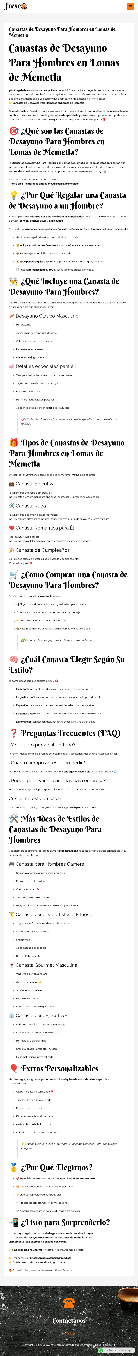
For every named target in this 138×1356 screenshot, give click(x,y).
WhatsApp (69, 1333)
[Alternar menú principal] (131, 6)
